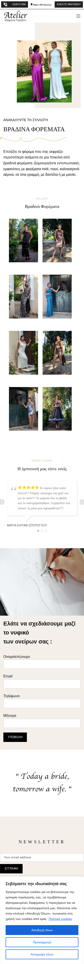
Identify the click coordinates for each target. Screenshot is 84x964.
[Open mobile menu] (78, 15)
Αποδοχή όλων (42, 930)
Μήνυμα (9, 715)
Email (8, 676)
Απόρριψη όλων (42, 954)
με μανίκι (68, 174)
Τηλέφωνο (11, 696)
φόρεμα (28, 152)
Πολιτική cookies (60, 919)
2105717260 (19, 4)
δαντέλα (51, 174)
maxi (54, 169)
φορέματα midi (37, 169)
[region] (42, 920)
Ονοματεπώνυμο (16, 657)
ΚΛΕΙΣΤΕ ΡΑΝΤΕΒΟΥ (69, 4)
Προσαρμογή (42, 942)
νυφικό (20, 632)
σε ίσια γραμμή (27, 174)
